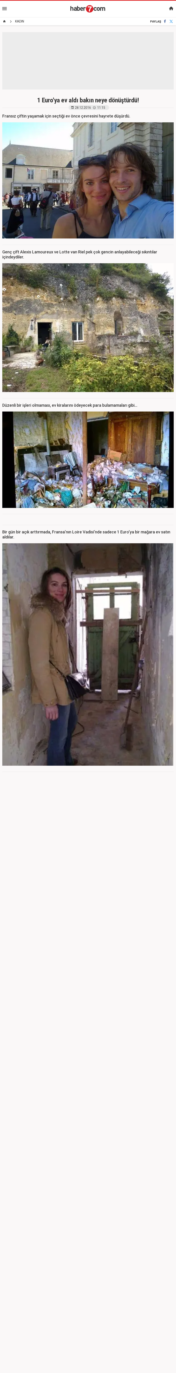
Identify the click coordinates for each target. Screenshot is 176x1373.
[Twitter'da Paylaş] (171, 21)
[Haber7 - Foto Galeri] (88, 9)
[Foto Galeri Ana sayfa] (4, 21)
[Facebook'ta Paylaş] (165, 21)
